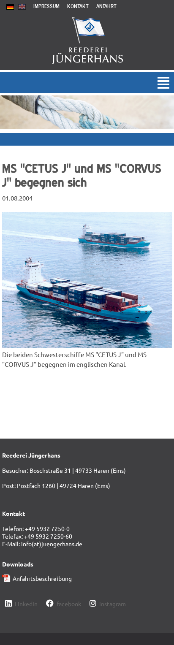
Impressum (46, 6)
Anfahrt (106, 6)
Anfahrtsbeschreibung (42, 578)
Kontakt (78, 6)
